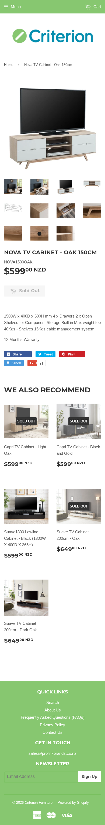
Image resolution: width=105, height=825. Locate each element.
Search (52, 702)
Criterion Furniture (38, 803)
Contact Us (52, 732)
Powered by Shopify (73, 803)
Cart (96, 6)
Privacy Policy (52, 724)
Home (8, 65)
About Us (52, 710)
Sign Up (89, 776)
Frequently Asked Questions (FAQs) (53, 717)
